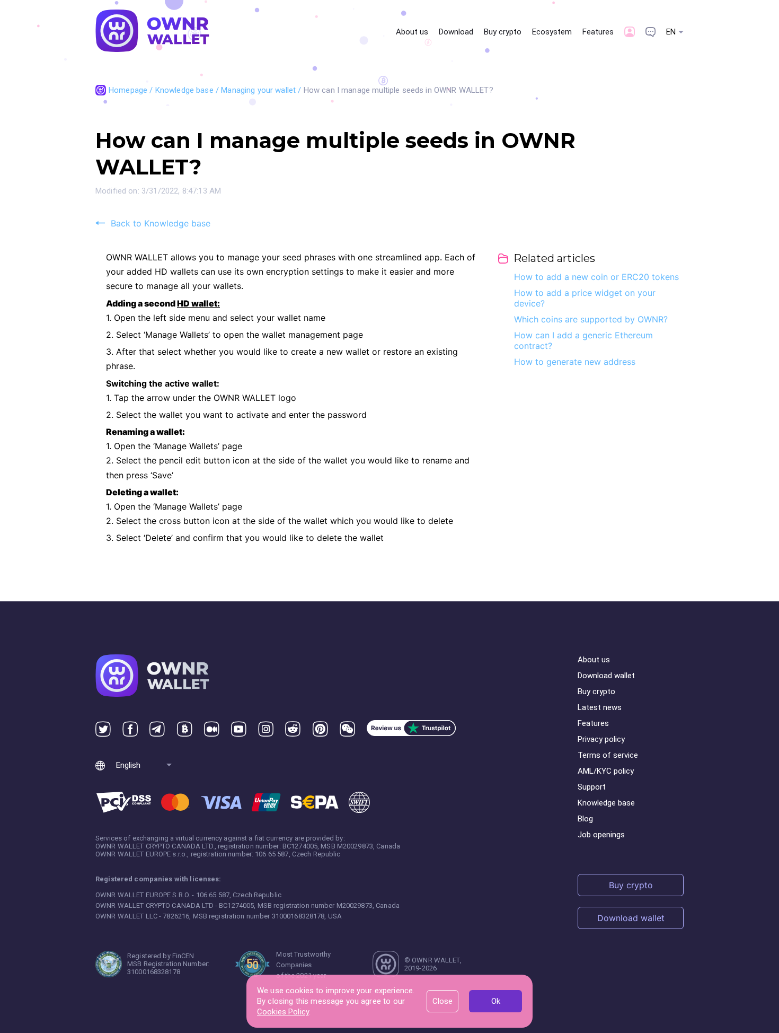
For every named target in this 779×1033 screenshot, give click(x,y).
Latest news (600, 707)
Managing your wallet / (262, 90)
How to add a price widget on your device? (585, 298)
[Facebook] (130, 729)
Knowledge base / (188, 90)
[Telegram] (157, 729)
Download (456, 32)
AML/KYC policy (606, 771)
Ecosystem (552, 32)
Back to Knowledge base (160, 223)
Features (598, 32)
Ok (495, 1001)
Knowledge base (606, 803)
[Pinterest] (320, 729)
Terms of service (608, 755)
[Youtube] (238, 729)
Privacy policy (601, 739)
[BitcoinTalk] (184, 729)
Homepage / (132, 90)
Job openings (601, 834)
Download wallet (606, 675)
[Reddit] (292, 729)
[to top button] (729, 971)
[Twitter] (103, 729)
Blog (585, 819)
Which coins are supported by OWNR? (591, 319)
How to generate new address (574, 361)
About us (412, 32)
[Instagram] (265, 729)
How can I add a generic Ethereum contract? (583, 340)
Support (592, 787)
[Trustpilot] (411, 729)
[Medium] (211, 729)
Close (442, 1001)
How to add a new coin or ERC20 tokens (596, 277)
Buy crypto (502, 32)
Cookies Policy (283, 1012)
